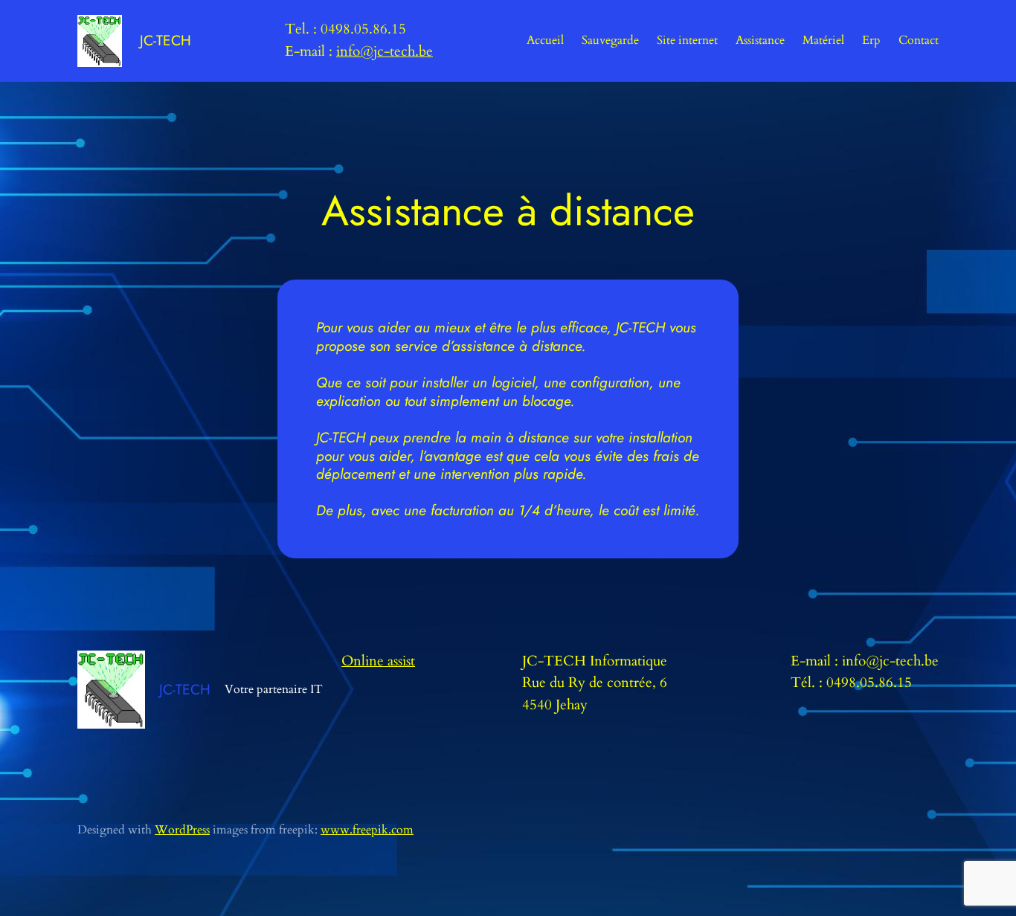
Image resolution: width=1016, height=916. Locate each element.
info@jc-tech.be (384, 51)
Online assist (378, 661)
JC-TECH (165, 40)
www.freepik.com (367, 830)
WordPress (182, 830)
